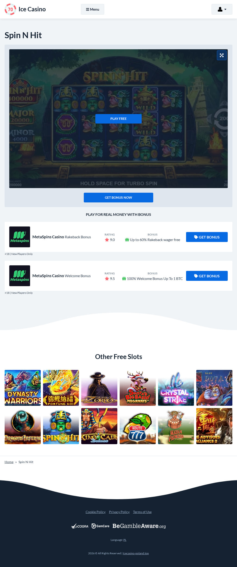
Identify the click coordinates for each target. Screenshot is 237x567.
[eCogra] (79, 526)
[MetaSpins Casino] (19, 236)
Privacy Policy (119, 512)
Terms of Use (142, 512)
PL (124, 540)
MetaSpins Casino (48, 236)
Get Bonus (209, 237)
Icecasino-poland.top (136, 553)
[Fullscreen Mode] (222, 55)
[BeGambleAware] (139, 526)
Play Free (118, 119)
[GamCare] (100, 526)
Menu (94, 9)
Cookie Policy (96, 512)
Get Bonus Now (118, 197)
